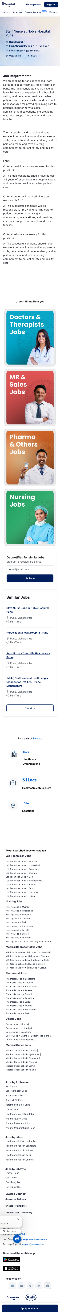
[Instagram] (47, 1285)
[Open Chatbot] (17, 1239)
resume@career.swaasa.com (32, 1239)
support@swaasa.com (33, 1244)
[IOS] (11, 1268)
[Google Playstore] (11, 1259)
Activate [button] (30, 578)
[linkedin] (38, 1285)
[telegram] (30, 1285)
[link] (8, 4)
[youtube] (21, 1285)
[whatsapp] (12, 1285)
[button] (51, 4)
